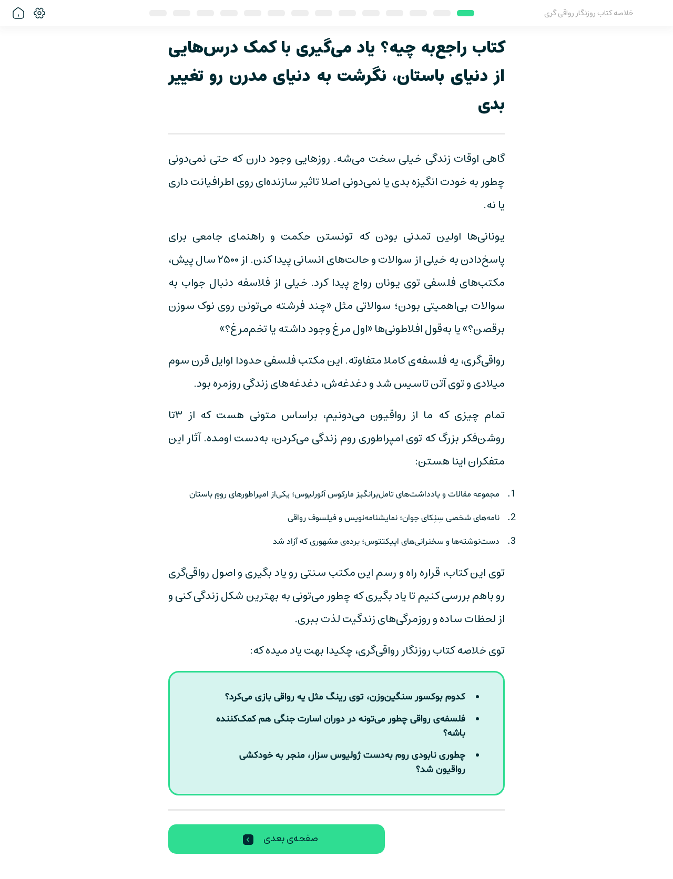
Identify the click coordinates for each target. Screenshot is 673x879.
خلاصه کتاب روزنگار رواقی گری (589, 13)
